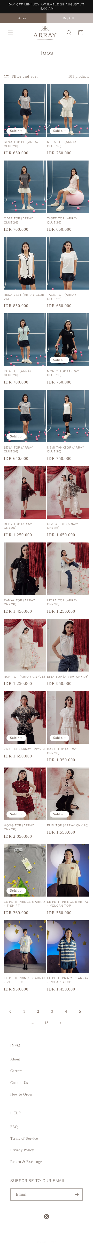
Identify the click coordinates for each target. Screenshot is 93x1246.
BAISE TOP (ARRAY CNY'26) (62, 751)
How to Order (21, 1094)
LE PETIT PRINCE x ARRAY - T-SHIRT (24, 904)
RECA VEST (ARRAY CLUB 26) (24, 297)
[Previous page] (10, 1011)
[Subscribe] (76, 1194)
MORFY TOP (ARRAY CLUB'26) (63, 373)
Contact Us (19, 1083)
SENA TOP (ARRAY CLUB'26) (18, 449)
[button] (10, 32)
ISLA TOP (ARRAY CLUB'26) (18, 373)
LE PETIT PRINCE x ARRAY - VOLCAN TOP (68, 904)
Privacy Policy (22, 1150)
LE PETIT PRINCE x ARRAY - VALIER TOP (24, 980)
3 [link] (52, 1011)
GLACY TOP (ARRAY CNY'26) (62, 526)
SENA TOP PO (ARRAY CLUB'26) (21, 144)
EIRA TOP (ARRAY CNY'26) (68, 676)
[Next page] (60, 1023)
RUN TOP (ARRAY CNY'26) (24, 676)
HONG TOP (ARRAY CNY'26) (19, 827)
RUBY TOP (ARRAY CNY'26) (18, 526)
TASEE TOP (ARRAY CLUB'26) (62, 220)
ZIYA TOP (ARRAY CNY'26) (24, 749)
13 (46, 1023)
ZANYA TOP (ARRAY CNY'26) (19, 602)
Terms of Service (24, 1138)
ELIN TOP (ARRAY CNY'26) (68, 825)
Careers (16, 1071)
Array (53, 1241)
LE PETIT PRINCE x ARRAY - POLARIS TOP (68, 980)
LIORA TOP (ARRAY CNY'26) (62, 602)
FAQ (14, 1127)
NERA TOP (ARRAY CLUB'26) (61, 144)
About (15, 1059)
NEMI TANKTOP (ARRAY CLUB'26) (65, 449)
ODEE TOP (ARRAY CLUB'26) (18, 220)
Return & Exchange (26, 1162)
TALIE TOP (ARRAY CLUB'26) (61, 297)
